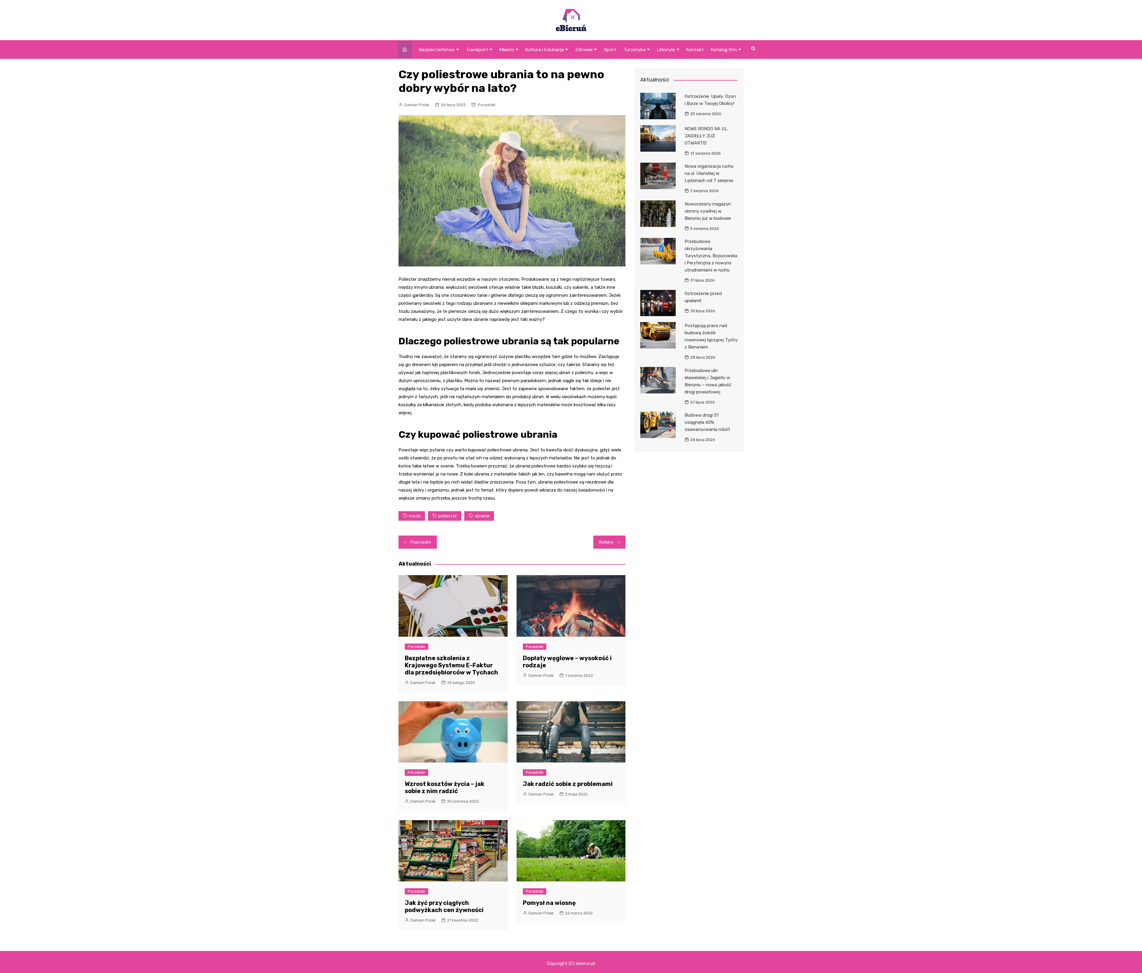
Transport (477, 49)
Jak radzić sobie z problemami (568, 783)
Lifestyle (666, 49)
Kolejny (606, 542)
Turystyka (635, 49)
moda (415, 516)
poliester (447, 516)
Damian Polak (416, 105)
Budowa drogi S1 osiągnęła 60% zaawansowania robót (707, 422)
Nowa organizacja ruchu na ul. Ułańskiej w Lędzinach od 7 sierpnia (709, 173)
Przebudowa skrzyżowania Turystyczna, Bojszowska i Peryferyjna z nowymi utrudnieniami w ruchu (711, 256)
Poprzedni (420, 542)
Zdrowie (584, 49)
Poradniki (486, 105)
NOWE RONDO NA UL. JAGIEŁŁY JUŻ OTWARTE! (706, 136)
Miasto (506, 49)
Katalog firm (724, 49)
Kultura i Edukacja (544, 49)
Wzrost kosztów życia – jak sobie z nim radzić (444, 787)
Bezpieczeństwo (437, 49)
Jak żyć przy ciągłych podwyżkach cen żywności (444, 906)
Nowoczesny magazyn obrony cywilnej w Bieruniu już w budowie (708, 211)
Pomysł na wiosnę (549, 902)
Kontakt (695, 49)
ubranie (482, 516)
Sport (610, 49)
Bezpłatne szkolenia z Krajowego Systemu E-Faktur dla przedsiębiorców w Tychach (451, 665)
